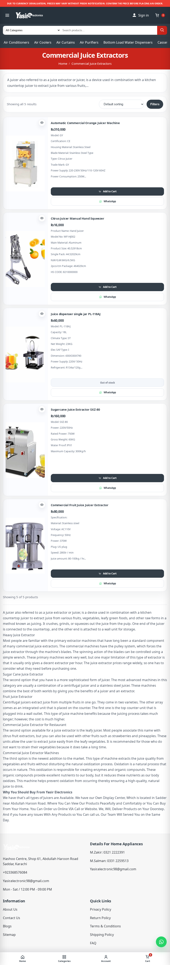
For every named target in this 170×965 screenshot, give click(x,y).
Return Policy (100, 918)
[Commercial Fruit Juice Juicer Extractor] (25, 545)
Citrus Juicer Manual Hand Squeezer (77, 218)
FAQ (93, 943)
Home (62, 63)
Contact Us (11, 918)
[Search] (162, 30)
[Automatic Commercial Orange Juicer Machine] (25, 163)
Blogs (7, 926)
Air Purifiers (89, 42)
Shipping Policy (102, 934)
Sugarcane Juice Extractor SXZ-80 (75, 409)
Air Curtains (65, 42)
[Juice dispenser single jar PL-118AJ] (25, 354)
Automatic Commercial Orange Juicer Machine (85, 123)
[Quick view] (41, 122)
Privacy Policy (100, 909)
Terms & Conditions (105, 926)
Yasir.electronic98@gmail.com (26, 881)
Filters (154, 104)
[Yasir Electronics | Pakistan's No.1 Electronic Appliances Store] (32, 15)
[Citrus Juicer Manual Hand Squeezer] (25, 259)
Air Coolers (42, 42)
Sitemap (9, 934)
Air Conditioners (16, 42)
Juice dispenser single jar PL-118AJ (76, 314)
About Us (10, 909)
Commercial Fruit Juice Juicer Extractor (79, 505)
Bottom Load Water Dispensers (128, 42)
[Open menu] (7, 15)
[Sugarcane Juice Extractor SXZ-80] (25, 450)
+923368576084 (15, 872)
